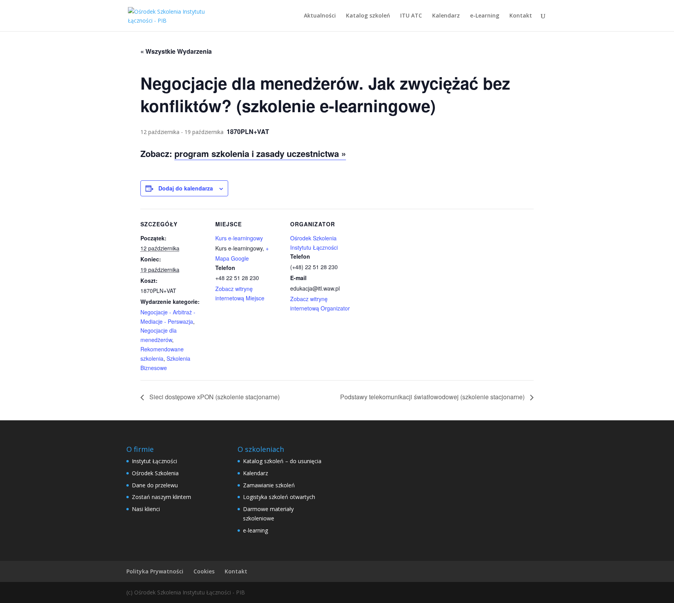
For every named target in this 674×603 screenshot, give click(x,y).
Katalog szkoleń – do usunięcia (282, 461)
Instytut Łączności (154, 461)
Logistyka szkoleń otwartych (279, 497)
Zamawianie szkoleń (269, 485)
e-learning (255, 530)
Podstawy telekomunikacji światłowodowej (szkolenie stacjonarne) (433, 396)
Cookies (204, 571)
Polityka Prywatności (154, 571)
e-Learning (484, 16)
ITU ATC (411, 16)
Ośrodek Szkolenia (155, 473)
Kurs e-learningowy (239, 238)
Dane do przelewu (155, 485)
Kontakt (520, 16)
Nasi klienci (146, 509)
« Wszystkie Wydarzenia (176, 51)
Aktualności (320, 16)
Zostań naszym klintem (161, 497)
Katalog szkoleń (368, 16)
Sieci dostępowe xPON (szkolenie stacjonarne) (214, 396)
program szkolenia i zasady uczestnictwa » (260, 153)
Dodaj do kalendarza (185, 188)
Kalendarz (446, 16)
